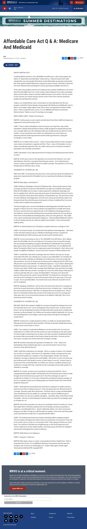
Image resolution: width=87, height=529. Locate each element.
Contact (51, 517)
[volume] (9, 8)
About (32, 513)
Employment (52, 513)
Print (81, 58)
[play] (4, 9)
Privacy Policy (70, 517)
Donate (80, 2)
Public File (69, 513)
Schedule (33, 517)
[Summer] (43, 20)
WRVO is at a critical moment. (28, 471)
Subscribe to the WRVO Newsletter (15, 496)
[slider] (12, 8)
